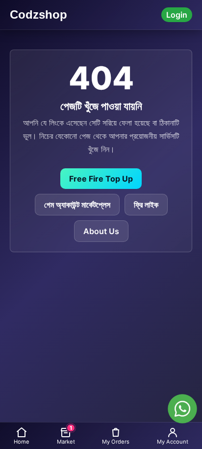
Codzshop (38, 14)
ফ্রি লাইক (146, 205)
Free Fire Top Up (101, 179)
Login (176, 15)
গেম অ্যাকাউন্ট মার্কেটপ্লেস (77, 205)
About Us (101, 231)
